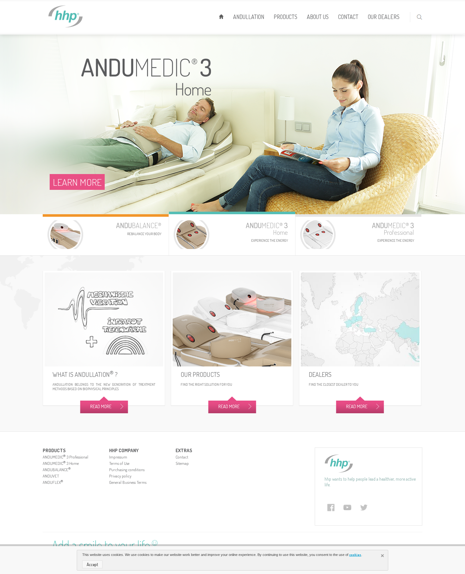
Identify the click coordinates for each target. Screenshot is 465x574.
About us (318, 16)
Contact (348, 16)
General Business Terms (127, 482)
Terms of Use (119, 463)
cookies (355, 554)
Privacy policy (120, 475)
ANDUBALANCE (57, 469)
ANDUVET (51, 475)
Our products (200, 374)
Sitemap (182, 463)
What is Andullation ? (85, 374)
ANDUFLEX (53, 482)
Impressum (118, 456)
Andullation (248, 16)
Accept (92, 564)
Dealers (320, 374)
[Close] (383, 556)
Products (285, 16)
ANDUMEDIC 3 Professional (65, 456)
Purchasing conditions (127, 469)
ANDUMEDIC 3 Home (61, 463)
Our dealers (384, 16)
